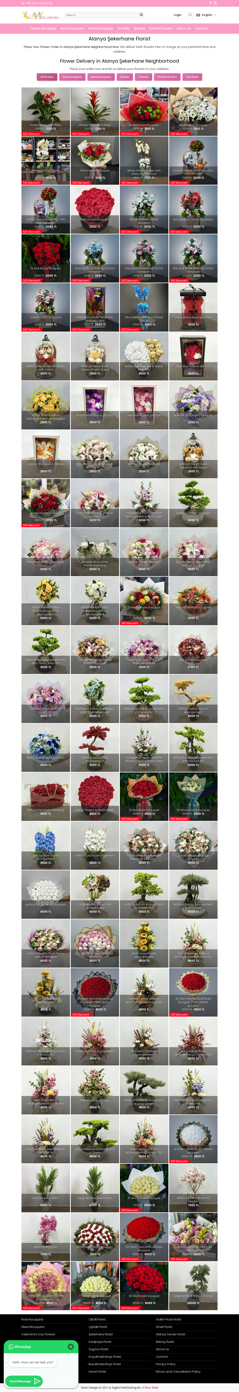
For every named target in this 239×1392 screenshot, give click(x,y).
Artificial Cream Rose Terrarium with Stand (193, 465)
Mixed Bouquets (100, 28)
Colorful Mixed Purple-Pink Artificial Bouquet (193, 563)
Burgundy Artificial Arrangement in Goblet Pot (193, 1053)
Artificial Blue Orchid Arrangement (45, 857)
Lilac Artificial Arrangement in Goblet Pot (193, 1101)
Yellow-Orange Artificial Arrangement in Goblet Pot (193, 955)
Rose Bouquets (72, 28)
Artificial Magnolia (46, 1247)
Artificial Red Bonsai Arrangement (95, 759)
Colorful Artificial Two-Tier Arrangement (95, 906)
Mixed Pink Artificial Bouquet (45, 562)
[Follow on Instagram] (215, 3)
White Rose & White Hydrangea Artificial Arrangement (95, 611)
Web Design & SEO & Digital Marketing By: (119, 1387)
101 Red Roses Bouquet (144, 1296)
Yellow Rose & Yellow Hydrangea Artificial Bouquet (45, 416)
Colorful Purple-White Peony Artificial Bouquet (45, 955)
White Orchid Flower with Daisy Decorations (144, 172)
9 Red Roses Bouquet (144, 125)
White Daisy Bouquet (193, 125)
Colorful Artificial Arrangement (95, 1051)
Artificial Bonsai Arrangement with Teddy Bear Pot (45, 661)
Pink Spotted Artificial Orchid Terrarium (144, 270)
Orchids (123, 28)
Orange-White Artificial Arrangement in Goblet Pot (144, 1000)
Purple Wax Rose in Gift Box (95, 415)
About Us (184, 28)
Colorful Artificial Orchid (45, 317)
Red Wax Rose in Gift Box (193, 366)
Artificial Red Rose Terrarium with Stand (45, 368)
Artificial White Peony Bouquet (46, 904)
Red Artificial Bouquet (193, 660)
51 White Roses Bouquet (144, 1198)
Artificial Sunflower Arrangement (144, 955)
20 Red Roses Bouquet (45, 513)
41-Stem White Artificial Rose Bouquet (193, 1150)
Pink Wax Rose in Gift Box (144, 415)
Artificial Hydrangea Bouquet (193, 415)
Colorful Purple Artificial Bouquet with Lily (144, 661)
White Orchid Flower (45, 170)
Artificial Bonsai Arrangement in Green (94, 1150)
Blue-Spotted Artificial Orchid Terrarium (94, 270)
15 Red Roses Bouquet (46, 268)
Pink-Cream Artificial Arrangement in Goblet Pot (144, 1150)
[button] (177, 15)
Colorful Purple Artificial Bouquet (46, 710)
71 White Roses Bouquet (95, 1296)
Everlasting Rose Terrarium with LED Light (95, 319)
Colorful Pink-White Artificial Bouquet (95, 514)
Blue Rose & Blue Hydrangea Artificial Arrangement (95, 710)
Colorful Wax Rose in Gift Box (46, 464)
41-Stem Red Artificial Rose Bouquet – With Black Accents (95, 1002)
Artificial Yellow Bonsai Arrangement (193, 710)
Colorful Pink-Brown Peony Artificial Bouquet (144, 857)
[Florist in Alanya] (40, 15)
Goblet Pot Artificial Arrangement (144, 1053)
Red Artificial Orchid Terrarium (193, 219)
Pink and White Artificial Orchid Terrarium (193, 270)
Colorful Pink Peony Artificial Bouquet (95, 955)
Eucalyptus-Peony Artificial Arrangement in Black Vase (144, 514)
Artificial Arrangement (95, 1100)
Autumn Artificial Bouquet (193, 607)
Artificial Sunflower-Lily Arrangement (45, 1000)
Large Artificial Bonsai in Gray (193, 1296)
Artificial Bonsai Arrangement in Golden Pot (144, 906)
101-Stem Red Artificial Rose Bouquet (144, 1248)
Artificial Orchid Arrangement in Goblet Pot (45, 1053)
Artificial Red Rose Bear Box (193, 317)
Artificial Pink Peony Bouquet (95, 464)
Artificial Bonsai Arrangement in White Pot (193, 906)
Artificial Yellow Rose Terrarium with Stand (95, 368)
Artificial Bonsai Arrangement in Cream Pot (144, 710)
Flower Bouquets (44, 28)
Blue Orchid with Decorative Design (144, 319)
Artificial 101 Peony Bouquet (95, 1247)
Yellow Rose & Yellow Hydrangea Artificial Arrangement (46, 611)
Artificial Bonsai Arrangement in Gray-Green (144, 1101)
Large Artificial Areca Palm (94, 1198)
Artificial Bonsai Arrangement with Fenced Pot (193, 759)
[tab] (47, 77)
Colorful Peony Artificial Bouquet (193, 857)
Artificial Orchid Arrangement (94, 855)
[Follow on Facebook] (210, 3)
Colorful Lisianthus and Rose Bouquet (193, 1248)
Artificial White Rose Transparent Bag (95, 563)
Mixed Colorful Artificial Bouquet (144, 563)
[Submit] (141, 15)
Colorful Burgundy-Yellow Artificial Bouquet (95, 661)
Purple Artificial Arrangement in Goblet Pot (46, 1150)
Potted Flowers (160, 28)
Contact (201, 28)
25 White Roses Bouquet (193, 810)
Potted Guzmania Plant (95, 125)
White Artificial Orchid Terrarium (144, 221)
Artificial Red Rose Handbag (45, 810)
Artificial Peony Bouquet (144, 464)
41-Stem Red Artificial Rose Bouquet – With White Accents (193, 1002)
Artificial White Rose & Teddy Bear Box (144, 368)
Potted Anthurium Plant (45, 125)
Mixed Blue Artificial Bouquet (46, 758)
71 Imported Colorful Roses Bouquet (46, 1297)
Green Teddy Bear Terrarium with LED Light (46, 221)
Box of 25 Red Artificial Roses (95, 810)
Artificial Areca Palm (45, 1198)
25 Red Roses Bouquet (144, 810)
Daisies (139, 28)
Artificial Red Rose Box (95, 219)
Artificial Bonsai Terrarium (193, 513)
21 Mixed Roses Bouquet (144, 607)
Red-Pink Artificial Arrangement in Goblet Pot (45, 1101)
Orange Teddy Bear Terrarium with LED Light (193, 172)
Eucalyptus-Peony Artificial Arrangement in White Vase (144, 759)
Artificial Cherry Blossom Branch (193, 1199)
